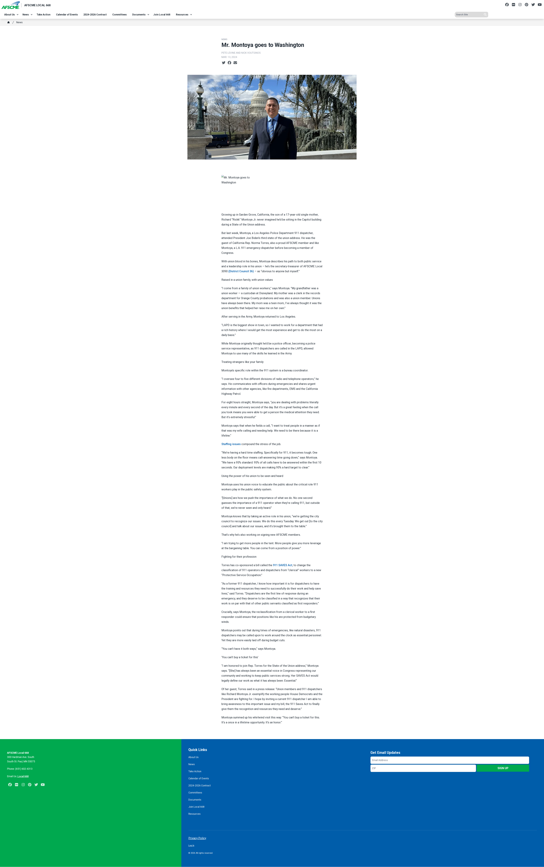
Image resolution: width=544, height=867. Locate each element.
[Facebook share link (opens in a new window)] (229, 63)
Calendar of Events (67, 14)
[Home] (8, 22)
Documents (138, 14)
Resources (182, 14)
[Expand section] (17, 14)
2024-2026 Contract (95, 14)
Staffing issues (231, 444)
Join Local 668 (161, 14)
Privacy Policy (197, 838)
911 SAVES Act (282, 565)
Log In (191, 845)
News (26, 14)
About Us (9, 14)
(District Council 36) (241, 271)
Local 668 (23, 776)
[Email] (235, 63)
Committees (119, 14)
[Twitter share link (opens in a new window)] (223, 63)
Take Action (43, 14)
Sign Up (503, 768)
